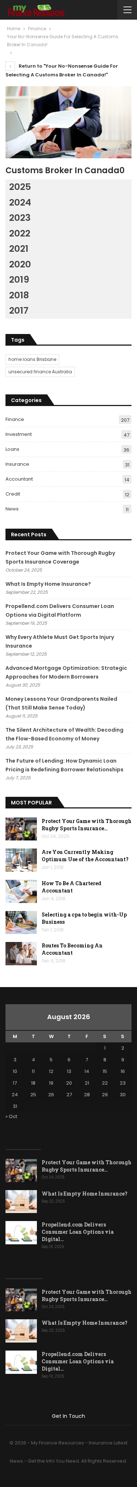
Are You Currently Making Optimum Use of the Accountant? (85, 855)
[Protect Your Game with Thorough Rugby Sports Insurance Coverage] (21, 829)
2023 (20, 217)
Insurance (17, 464)
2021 (18, 248)
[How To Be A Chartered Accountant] (21, 891)
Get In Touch (68, 1416)
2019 (19, 279)
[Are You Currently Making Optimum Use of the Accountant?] (21, 860)
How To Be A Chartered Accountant (71, 887)
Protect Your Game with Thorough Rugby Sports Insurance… (87, 825)
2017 (18, 310)
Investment (18, 434)
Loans (12, 449)
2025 (20, 186)
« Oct (11, 1116)
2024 (20, 202)
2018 (19, 295)
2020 (20, 264)
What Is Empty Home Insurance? (48, 584)
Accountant (19, 479)
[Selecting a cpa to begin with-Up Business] (21, 922)
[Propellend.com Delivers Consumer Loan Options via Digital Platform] (21, 1232)
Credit (12, 493)
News (12, 508)
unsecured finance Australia (40, 372)
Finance (14, 419)
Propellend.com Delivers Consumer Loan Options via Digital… (78, 1232)
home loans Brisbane (32, 359)
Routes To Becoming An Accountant (72, 949)
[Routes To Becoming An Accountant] (21, 953)
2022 (19, 233)
